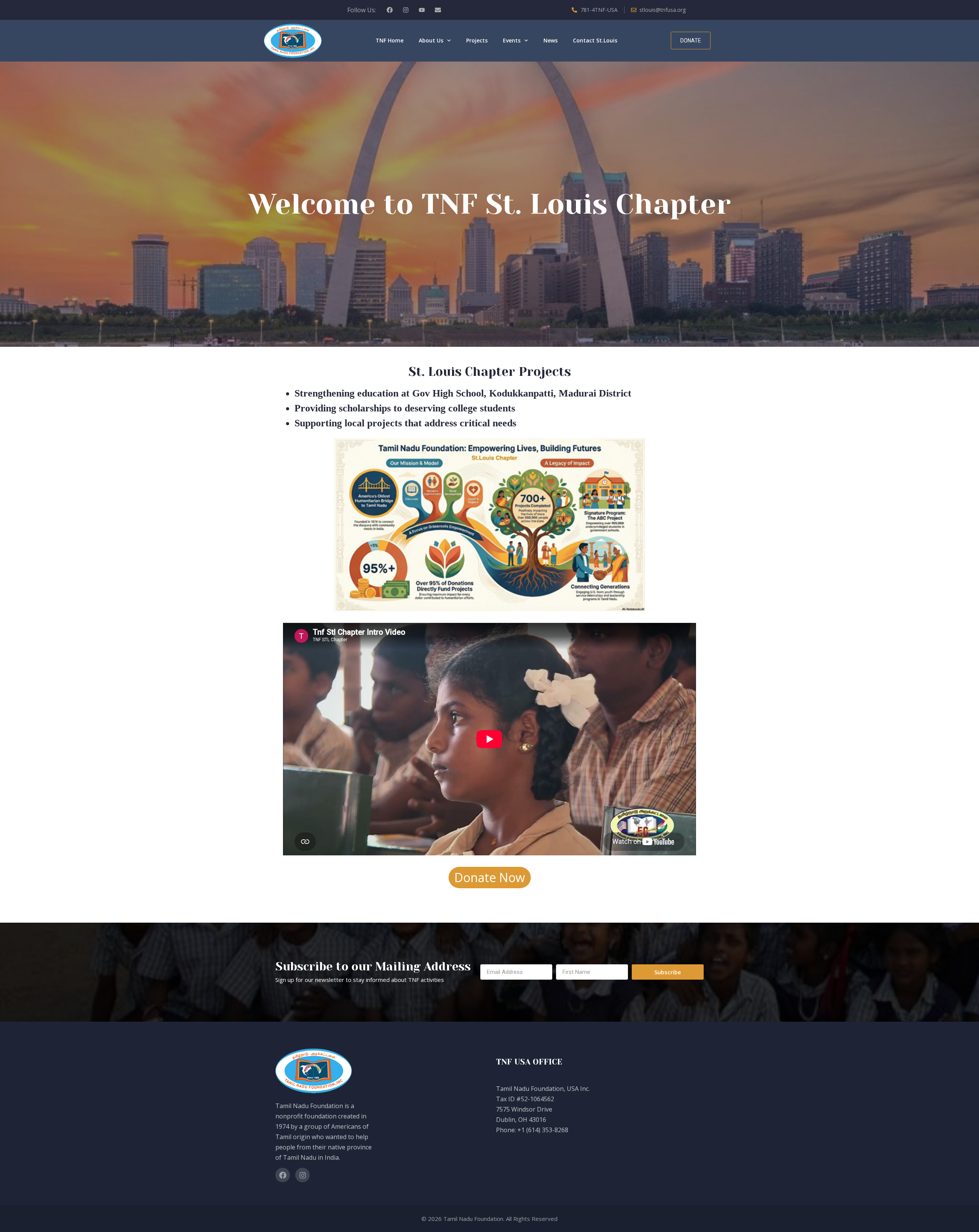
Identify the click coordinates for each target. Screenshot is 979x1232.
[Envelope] (438, 10)
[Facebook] (390, 10)
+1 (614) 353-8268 (542, 1130)
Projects (477, 40)
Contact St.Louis (595, 40)
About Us (431, 40)
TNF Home (389, 40)
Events (511, 40)
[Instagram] (406, 10)
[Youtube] (422, 10)
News (550, 40)
